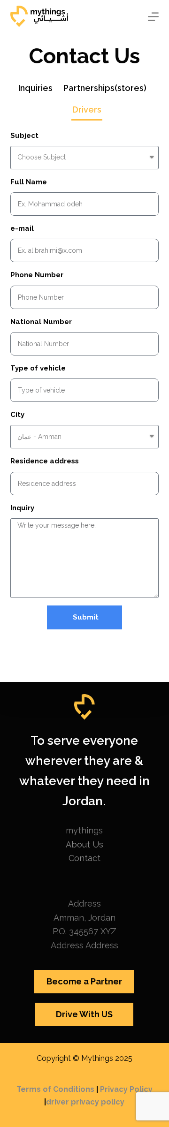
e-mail (22, 228)
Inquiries (35, 88)
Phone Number (36, 275)
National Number (41, 322)
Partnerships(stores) (104, 88)
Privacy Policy (126, 1089)
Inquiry (22, 508)
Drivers (86, 109)
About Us (84, 844)
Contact (84, 858)
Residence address (44, 461)
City (17, 414)
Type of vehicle (38, 368)
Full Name (28, 182)
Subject (24, 135)
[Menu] (153, 16)
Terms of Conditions (55, 1089)
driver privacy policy (85, 1101)
